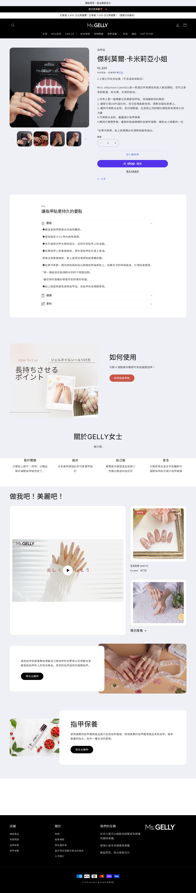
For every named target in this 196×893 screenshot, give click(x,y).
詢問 (57, 833)
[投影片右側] (85, 139)
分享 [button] (103, 178)
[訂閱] (123, 811)
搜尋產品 (14, 833)
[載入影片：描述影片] (67, 570)
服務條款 (59, 839)
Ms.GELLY (93, 882)
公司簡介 (59, 856)
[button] (13, 25)
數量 (99, 136)
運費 (121, 72)
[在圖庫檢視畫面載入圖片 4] (73, 138)
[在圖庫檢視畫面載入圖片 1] (24, 138)
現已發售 (136, 630)
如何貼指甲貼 (122, 378)
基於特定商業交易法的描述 (69, 850)
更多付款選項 (132, 171)
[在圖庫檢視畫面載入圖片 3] (57, 138)
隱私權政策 (61, 845)
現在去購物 (32, 676)
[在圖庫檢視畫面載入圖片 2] (41, 138)
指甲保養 (14, 850)
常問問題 (14, 839)
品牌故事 (14, 845)
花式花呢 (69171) (139, 566)
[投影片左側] (13, 139)
